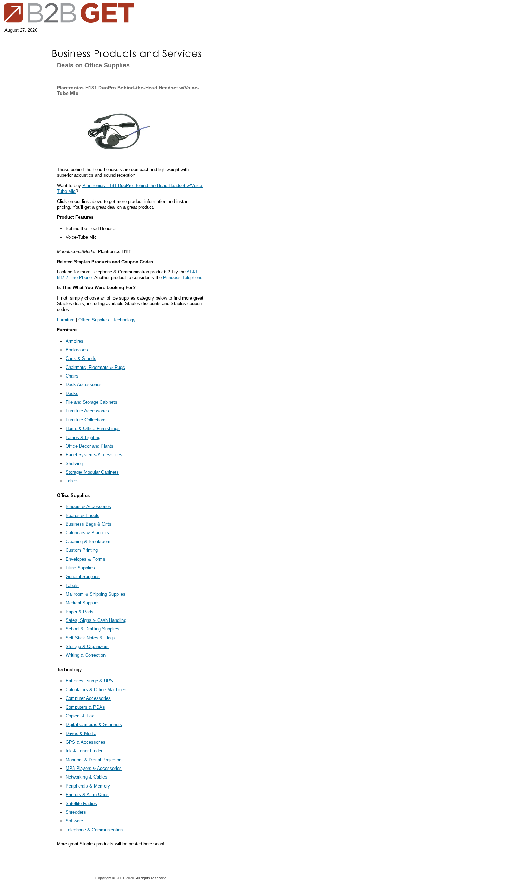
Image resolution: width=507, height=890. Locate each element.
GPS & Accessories (86, 742)
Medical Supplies (83, 602)
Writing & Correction (86, 655)
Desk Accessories (84, 384)
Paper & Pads (79, 611)
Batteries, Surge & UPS (89, 680)
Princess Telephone (182, 277)
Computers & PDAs (85, 707)
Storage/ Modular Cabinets (92, 472)
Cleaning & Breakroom (88, 541)
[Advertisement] (22, 111)
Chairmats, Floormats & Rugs (95, 367)
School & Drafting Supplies (92, 629)
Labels (72, 585)
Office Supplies (93, 319)
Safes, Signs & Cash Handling (96, 620)
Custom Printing (82, 550)
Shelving (74, 463)
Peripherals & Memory (88, 786)
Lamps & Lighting (83, 437)
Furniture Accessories (87, 410)
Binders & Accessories (88, 506)
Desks (72, 393)
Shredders (76, 812)
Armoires (74, 341)
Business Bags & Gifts (88, 524)
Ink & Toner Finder (84, 750)
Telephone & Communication (94, 829)
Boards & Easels (82, 515)
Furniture (65, 319)
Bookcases (77, 349)
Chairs (72, 376)
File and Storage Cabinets (91, 402)
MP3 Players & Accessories (94, 768)
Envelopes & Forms (85, 559)
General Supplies (83, 576)
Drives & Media (81, 733)
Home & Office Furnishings (93, 428)
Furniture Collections (86, 419)
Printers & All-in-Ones (87, 794)
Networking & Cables (86, 777)
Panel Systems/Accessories (94, 454)
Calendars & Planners (87, 532)
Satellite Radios (81, 803)
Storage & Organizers (87, 646)
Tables (72, 480)
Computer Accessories (88, 698)
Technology (124, 319)
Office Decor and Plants (89, 446)
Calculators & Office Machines (96, 689)
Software (74, 820)
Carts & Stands (81, 358)
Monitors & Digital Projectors (94, 759)
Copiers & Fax (80, 715)
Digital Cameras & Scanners (94, 724)
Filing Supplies (80, 567)
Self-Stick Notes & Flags (90, 637)
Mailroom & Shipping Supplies (96, 594)
